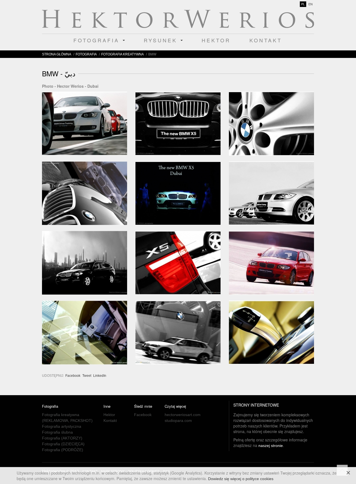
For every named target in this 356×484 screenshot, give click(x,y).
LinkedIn (99, 376)
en (310, 4)
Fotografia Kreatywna (122, 54)
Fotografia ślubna (57, 432)
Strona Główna (56, 54)
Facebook (73, 376)
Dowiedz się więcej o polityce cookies (240, 478)
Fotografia (97, 40)
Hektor (216, 40)
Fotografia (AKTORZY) (62, 438)
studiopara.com (178, 420)
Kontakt (265, 40)
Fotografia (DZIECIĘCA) (63, 444)
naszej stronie (270, 445)
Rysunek (162, 40)
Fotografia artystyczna (61, 426)
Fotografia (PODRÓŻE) (62, 450)
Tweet (86, 376)
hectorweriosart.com (183, 414)
